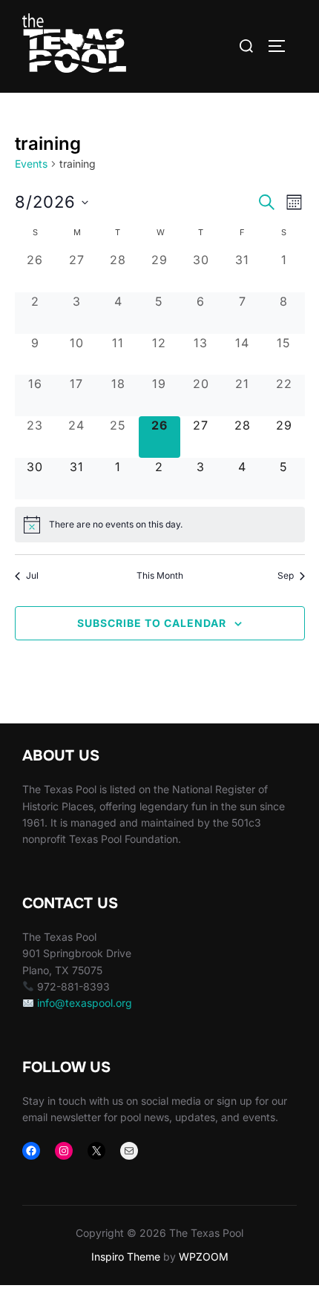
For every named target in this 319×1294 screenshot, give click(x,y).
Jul (32, 575)
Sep (285, 575)
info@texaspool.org (84, 1002)
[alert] (160, 524)
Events (31, 163)
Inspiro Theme (125, 1256)
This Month (160, 575)
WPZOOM (203, 1256)
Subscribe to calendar (151, 623)
